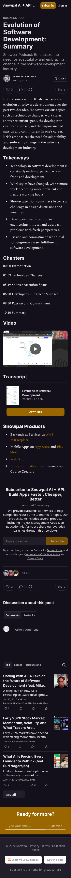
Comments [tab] (13, 615)
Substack (16, 869)
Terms (46, 846)
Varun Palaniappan (24, 76)
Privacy (34, 846)
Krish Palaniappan (23, 741)
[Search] (64, 665)
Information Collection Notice (42, 554)
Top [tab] (8, 665)
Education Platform (24, 466)
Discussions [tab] (33, 665)
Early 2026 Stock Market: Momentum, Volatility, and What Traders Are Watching (25, 723)
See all (11, 794)
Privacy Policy (35, 558)
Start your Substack (25, 860)
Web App (17, 459)
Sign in (62, 5)
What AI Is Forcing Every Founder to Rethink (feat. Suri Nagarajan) (23, 761)
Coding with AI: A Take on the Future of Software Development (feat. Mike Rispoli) (24, 681)
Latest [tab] (18, 665)
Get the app (55, 860)
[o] (35, 349)
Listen (62, 78)
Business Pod (13, 17)
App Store (42, 446)
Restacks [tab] (29, 615)
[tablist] (20, 615)
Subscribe (48, 5)
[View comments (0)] (21, 89)
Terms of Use (54, 550)
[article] (35, 692)
